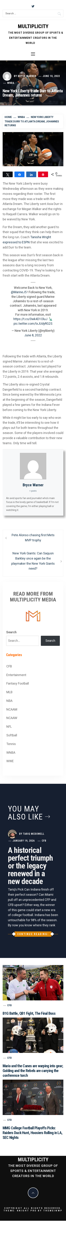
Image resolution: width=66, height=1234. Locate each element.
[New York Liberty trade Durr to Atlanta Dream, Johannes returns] (33, 149)
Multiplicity (33, 26)
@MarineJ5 (19, 292)
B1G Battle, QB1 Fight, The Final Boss (29, 1013)
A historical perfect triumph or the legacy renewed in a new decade (30, 866)
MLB (9, 692)
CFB (9, 666)
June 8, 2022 (33, 335)
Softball (11, 735)
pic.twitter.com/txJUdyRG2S (33, 323)
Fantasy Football (17, 683)
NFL (9, 726)
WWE (10, 761)
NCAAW (11, 718)
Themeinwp (52, 1210)
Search (11, 632)
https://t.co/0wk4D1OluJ (30, 319)
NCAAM (11, 709)
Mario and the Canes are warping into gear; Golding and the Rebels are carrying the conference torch (33, 1071)
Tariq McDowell (33, 833)
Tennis (11, 744)
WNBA (10, 83)
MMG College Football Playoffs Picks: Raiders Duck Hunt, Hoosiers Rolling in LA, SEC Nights (32, 1133)
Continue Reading (32, 934)
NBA (9, 701)
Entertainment (16, 675)
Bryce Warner (27, 76)
